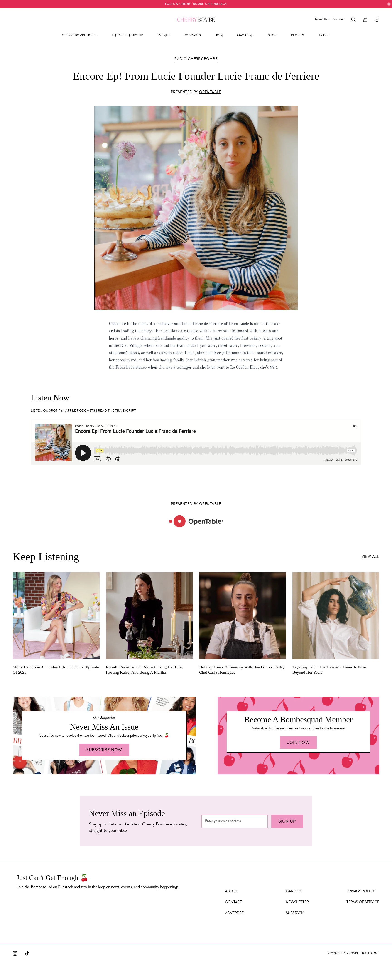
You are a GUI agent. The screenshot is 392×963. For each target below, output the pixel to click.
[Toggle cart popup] (365, 19)
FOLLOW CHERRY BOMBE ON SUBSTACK (196, 4)
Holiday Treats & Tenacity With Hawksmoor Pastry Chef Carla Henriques (241, 670)
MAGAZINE (245, 35)
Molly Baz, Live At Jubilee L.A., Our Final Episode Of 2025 (56, 670)
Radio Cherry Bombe (195, 59)
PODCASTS (192, 35)
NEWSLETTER (297, 902)
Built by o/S (370, 953)
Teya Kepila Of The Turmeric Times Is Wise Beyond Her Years (329, 670)
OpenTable (210, 92)
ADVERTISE (234, 913)
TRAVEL (324, 35)
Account (338, 19)
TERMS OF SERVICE (362, 902)
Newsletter (322, 19)
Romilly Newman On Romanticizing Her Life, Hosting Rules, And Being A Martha (144, 670)
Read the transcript (117, 411)
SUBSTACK (295, 913)
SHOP (272, 35)
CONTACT (233, 902)
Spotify (56, 411)
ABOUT (231, 891)
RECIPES (297, 35)
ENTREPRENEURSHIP (127, 35)
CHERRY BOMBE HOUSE (79, 35)
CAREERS (294, 891)
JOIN (219, 35)
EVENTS (163, 35)
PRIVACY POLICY (360, 891)
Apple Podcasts (80, 411)
